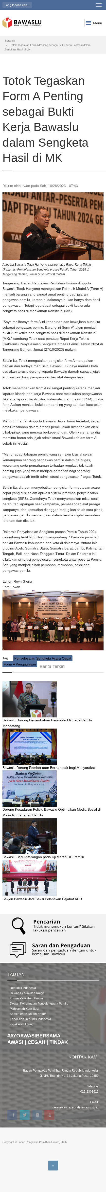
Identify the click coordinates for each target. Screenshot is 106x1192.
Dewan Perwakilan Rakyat (27, 993)
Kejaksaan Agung (22, 1024)
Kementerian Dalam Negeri (28, 1014)
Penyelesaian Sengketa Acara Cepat (42, 658)
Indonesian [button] (16, 5)
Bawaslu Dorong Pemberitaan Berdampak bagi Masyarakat (48, 768)
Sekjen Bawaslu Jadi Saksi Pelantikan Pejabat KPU (42, 899)
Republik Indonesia (23, 988)
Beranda (10, 40)
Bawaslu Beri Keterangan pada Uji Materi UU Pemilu (43, 857)
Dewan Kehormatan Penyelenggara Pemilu (39, 1003)
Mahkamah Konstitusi (24, 1008)
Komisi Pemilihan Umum (26, 998)
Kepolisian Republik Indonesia (30, 1019)
